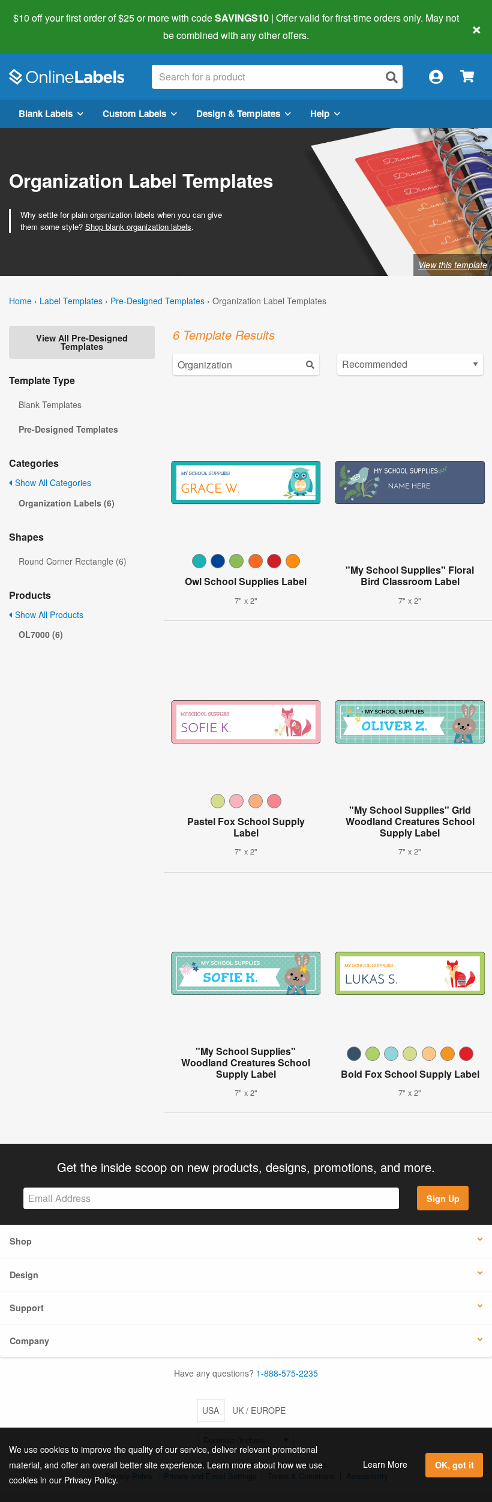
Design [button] (24, 1275)
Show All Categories (52, 482)
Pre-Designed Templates (157, 301)
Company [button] (29, 1341)
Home (20, 301)
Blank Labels (46, 113)
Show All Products (48, 614)
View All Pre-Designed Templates (82, 342)
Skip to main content (43, 26)
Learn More (385, 1464)
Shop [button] (21, 1241)
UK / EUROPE (259, 1410)
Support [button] (27, 1308)
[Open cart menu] (467, 77)
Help (319, 113)
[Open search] (392, 77)
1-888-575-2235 (287, 1373)
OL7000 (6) (41, 634)
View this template (452, 265)
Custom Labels (134, 113)
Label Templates (71, 301)
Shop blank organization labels (138, 226)
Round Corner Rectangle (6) (73, 561)
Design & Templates (238, 113)
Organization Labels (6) (67, 503)
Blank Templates (50, 404)
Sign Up (443, 1198)
